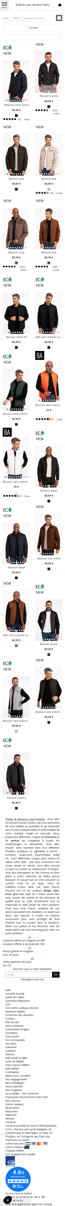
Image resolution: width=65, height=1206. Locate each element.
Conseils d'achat (14, 993)
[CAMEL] (48, 262)
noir (28, 894)
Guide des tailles (14, 997)
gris (15, 894)
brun (8, 894)
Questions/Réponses (17, 1000)
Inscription (11, 1033)
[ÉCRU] (48, 415)
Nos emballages (14, 1082)
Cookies (10, 1018)
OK (56, 974)
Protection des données (19, 1015)
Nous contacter (14, 1025)
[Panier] (59, 4)
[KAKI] (16, 189)
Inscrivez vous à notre (32, 969)
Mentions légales (15, 1011)
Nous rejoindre (14, 1086)
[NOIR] (16, 347)
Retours (10, 1054)
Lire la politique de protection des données (25, 1191)
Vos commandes (15, 1040)
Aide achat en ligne (16, 1058)
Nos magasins (13, 1090)
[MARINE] (16, 115)
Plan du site (12, 1022)
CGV (7, 1004)
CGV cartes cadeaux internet (21, 1008)
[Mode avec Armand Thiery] (32, 4)
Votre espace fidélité (17, 1065)
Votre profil (11, 1036)
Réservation (12, 1107)
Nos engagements (16, 1079)
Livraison (10, 1050)
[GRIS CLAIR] (48, 189)
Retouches (11, 1111)
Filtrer (34, 27)
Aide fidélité (12, 1068)
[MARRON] (48, 568)
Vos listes (10, 1043)
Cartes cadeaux (14, 1104)
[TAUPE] (16, 262)
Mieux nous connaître (18, 1075)
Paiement (11, 1047)
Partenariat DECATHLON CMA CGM (26, 1097)
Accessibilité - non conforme (22, 1093)
